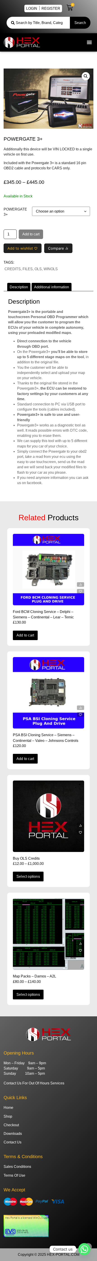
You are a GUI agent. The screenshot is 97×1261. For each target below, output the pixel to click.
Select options (28, 876)
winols (51, 269)
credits (13, 269)
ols (38, 269)
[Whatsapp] (84, 1249)
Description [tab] (19, 287)
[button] (89, 42)
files (28, 269)
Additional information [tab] (51, 287)
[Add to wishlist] (80, 591)
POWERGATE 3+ (15, 211)
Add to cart (30, 234)
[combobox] (38, 23)
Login (31, 8)
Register (51, 8)
